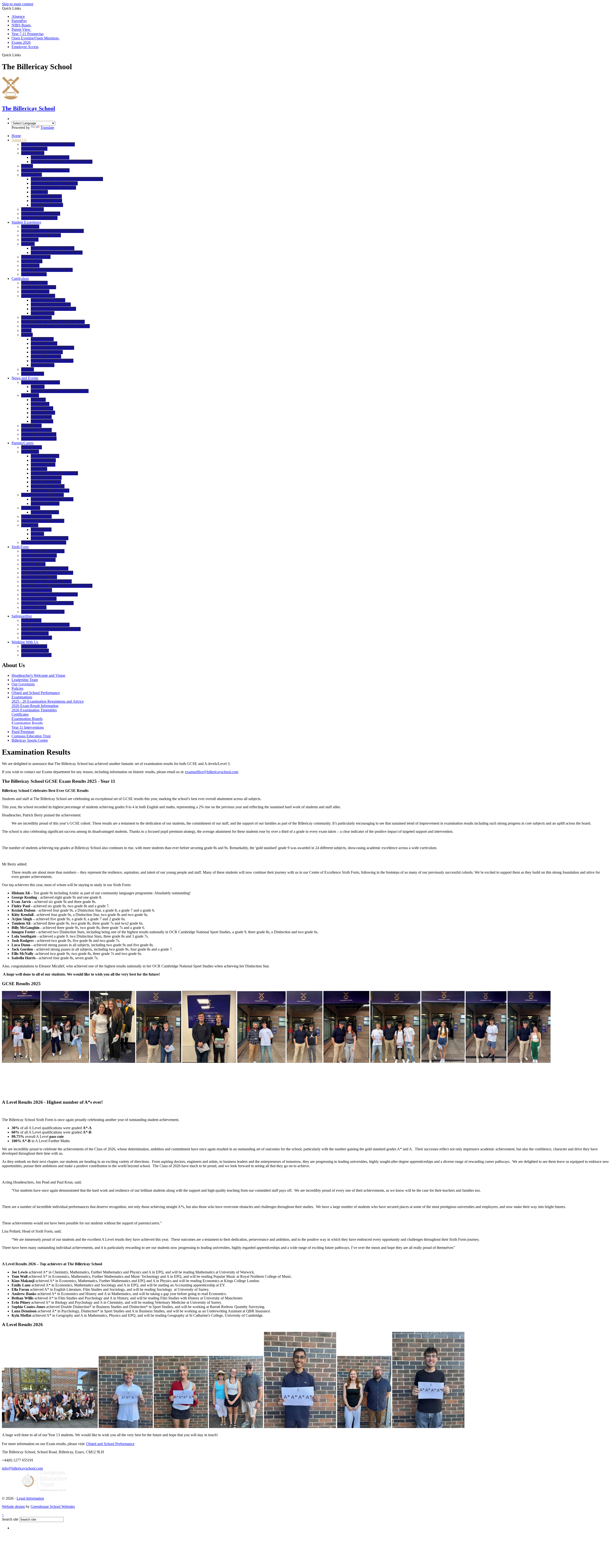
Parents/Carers (22, 443)
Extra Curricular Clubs (48, 300)
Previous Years (42, 421)
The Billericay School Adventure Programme (55, 326)
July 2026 (38, 400)
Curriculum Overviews (38, 287)
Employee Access (25, 47)
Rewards (28, 244)
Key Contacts (41, 529)
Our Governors (32, 153)
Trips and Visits (42, 313)
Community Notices (36, 430)
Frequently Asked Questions (42, 521)
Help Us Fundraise (45, 503)
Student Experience (26, 222)
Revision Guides (33, 607)
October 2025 (41, 417)
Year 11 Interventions (47, 205)
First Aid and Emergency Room (45, 625)
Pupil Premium (32, 209)
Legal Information (30, 1498)
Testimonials (30, 508)
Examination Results (46, 201)
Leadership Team (34, 149)
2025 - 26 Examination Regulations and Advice (67, 179)
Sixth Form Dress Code (39, 577)
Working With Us (25, 642)
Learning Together (35, 291)
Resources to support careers (52, 348)
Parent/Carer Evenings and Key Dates (60, 391)
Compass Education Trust (40, 214)
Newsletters (30, 395)
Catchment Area (43, 465)
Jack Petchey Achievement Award (57, 253)
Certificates (39, 192)
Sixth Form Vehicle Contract (42, 612)
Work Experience (44, 343)
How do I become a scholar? (52, 248)
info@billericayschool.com (22, 1468)
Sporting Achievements (39, 439)
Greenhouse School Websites (53, 1506)
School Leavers (42, 365)
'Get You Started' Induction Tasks (46, 581)
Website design (13, 1506)
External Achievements (38, 434)
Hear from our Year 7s (47, 486)
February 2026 (42, 408)
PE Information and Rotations (53, 309)
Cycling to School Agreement (43, 542)
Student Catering (34, 274)
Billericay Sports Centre (39, 218)
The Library (30, 265)
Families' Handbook (36, 516)
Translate (47, 127)
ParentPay (19, 21)
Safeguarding (22, 616)
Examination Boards (46, 196)
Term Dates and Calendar (40, 382)
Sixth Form (20, 547)
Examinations (31, 175)
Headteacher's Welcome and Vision (48, 144)
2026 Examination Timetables (53, 188)
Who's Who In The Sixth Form (44, 568)
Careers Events (42, 339)
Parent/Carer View (45, 512)
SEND (26, 330)
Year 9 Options (32, 374)
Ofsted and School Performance (45, 170)
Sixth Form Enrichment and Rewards (49, 594)
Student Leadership (36, 257)
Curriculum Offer (34, 283)
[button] (23, 54)
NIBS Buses (22, 25)
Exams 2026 (21, 42)
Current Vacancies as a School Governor (61, 162)
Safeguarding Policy (36, 638)
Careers (27, 335)
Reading (27, 369)
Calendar (38, 387)
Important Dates (33, 564)
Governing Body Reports (50, 157)
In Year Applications (46, 478)
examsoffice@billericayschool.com (211, 772)
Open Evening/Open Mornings (36, 38)
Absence (18, 16)
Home (16, 136)
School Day (30, 227)
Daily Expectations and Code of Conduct (52, 231)
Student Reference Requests (52, 361)
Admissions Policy (45, 456)
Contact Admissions (46, 482)
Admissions (30, 452)
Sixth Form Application (39, 555)
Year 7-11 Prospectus (28, 34)
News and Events (25, 378)
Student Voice (31, 261)
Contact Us (29, 525)
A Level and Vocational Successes (47, 573)
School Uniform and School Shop (47, 270)
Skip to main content (17, 4)
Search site (10, 1519)
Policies (27, 166)
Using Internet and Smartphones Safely (51, 629)
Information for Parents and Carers (47, 603)
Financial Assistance (36, 590)
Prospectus (39, 469)
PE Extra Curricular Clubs (51, 304)
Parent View (21, 29)
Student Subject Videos (39, 599)
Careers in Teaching (46, 356)
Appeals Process (43, 460)
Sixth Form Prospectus (38, 560)
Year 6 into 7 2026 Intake (50, 491)
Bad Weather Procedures (49, 538)
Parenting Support (35, 633)
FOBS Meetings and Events (52, 499)
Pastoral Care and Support (41, 235)
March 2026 (40, 404)
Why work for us (34, 646)
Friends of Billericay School (42, 495)
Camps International (36, 317)
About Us (19, 140)
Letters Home (31, 447)
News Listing (31, 426)
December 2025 (43, 413)
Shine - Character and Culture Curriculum (53, 322)
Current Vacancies (35, 651)
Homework (29, 240)
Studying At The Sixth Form (42, 551)
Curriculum (20, 278)
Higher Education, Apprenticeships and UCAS (56, 586)
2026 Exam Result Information (54, 183)
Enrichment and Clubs (38, 296)
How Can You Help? (47, 352)
